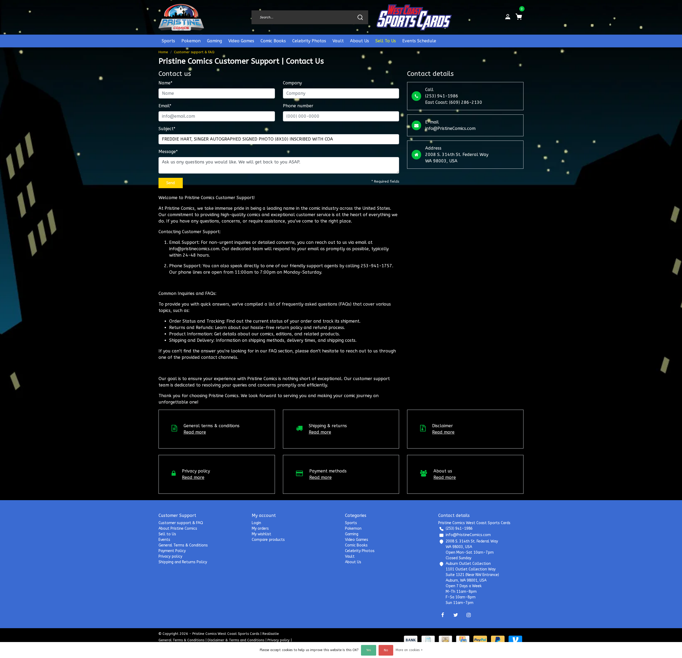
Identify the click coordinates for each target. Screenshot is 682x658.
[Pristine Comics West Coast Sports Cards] (181, 17)
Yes (368, 650)
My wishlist (261, 534)
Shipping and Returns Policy (183, 562)
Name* (165, 82)
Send (170, 183)
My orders (260, 528)
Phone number (298, 105)
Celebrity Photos (309, 40)
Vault (338, 40)
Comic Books (273, 40)
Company (292, 82)
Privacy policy (170, 556)
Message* (168, 151)
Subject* (167, 128)
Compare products (268, 539)
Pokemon (191, 40)
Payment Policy (172, 551)
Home (163, 52)
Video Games (241, 40)
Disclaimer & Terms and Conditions (236, 640)
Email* (165, 105)
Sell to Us (167, 534)
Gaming (214, 40)
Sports (168, 40)
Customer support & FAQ (194, 52)
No (386, 650)
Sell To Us (385, 40)
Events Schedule (419, 40)
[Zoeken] (360, 17)
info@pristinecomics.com (194, 248)
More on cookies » (409, 650)
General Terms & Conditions (183, 545)
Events (164, 539)
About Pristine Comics (178, 528)
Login (256, 523)
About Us (359, 40)
